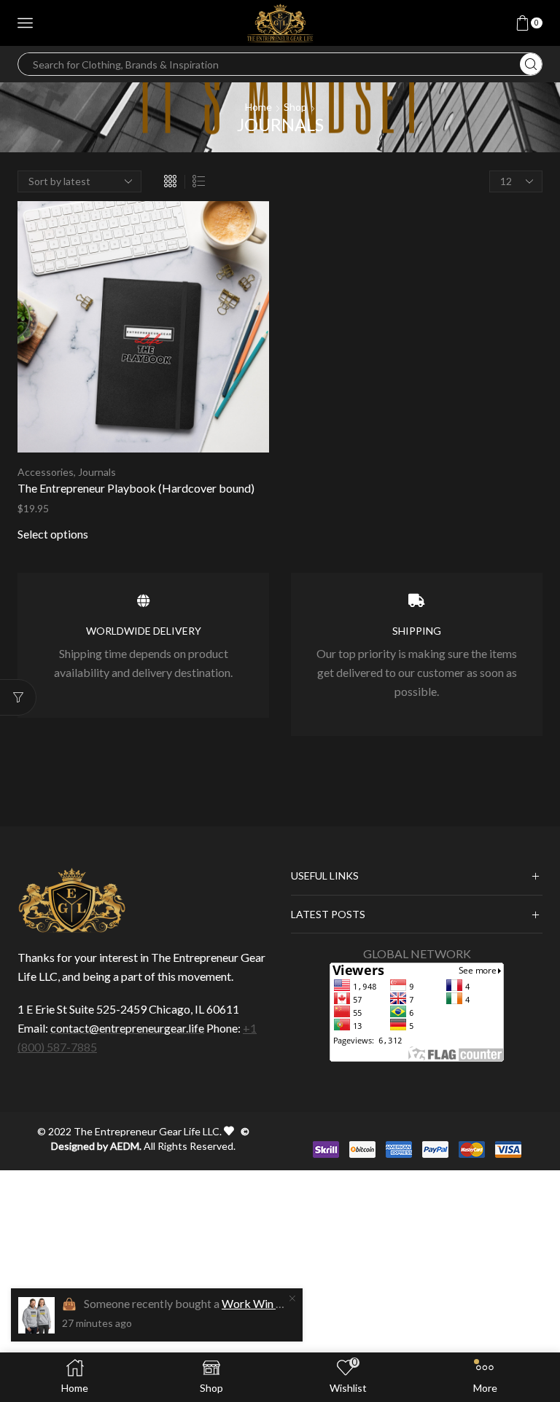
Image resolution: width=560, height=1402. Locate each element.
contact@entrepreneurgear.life (127, 1028)
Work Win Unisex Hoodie (286, 1303)
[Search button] (531, 64)
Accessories (46, 472)
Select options (53, 534)
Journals (97, 472)
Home (258, 107)
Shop (295, 107)
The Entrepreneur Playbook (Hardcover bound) (136, 488)
